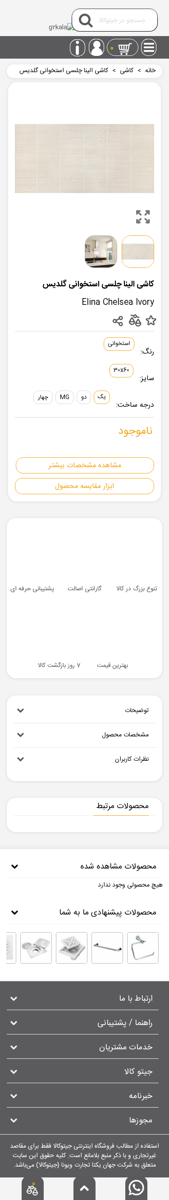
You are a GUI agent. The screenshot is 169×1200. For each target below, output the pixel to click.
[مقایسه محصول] (134, 320)
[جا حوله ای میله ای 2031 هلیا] (107, 948)
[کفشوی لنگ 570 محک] (71, 948)
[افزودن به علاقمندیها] (150, 321)
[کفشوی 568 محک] (36, 948)
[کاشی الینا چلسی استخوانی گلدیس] (143, 217)
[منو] (149, 44)
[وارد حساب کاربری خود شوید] (96, 47)
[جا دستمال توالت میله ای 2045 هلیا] (143, 948)
